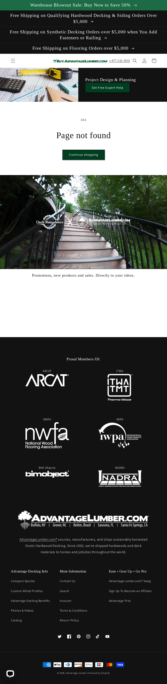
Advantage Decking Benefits (30, 601)
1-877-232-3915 (119, 60)
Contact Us (67, 581)
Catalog (16, 620)
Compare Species (23, 581)
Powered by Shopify (98, 672)
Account (65, 601)
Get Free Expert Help (107, 87)
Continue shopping (83, 155)
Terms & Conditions (73, 610)
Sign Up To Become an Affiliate (130, 591)
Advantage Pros (120, 601)
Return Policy (69, 620)
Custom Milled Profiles (27, 591)
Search (64, 591)
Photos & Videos (22, 610)
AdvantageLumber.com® (38, 539)
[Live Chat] (10, 674)
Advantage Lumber (76, 672)
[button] (13, 61)
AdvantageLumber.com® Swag (130, 581)
